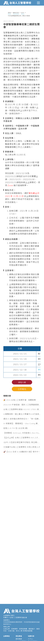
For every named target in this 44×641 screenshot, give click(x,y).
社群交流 (31, 636)
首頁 (9, 13)
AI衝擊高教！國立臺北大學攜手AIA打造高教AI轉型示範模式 (22, 414)
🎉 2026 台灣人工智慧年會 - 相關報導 (19, 400)
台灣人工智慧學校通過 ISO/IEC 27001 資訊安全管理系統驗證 (22, 409)
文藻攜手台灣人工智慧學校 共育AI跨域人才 (21, 447)
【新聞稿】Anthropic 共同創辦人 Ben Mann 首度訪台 (22, 433)
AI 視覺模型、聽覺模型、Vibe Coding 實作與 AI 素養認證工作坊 (22, 423)
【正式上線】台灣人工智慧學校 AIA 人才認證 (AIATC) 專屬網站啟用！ (22, 437)
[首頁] (17, 2)
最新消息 (16, 13)
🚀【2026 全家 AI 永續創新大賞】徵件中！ (21, 452)
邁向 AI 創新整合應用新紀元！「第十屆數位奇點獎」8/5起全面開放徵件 (22, 419)
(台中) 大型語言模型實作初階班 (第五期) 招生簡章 (22, 442)
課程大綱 (22, 382)
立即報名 (22, 389)
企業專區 (6, 636)
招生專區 (19, 636)
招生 (22, 13)
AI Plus (30, 639)
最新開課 (19, 639)
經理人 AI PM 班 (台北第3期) (15, 428)
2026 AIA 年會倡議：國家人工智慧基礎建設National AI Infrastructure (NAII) (22, 405)
